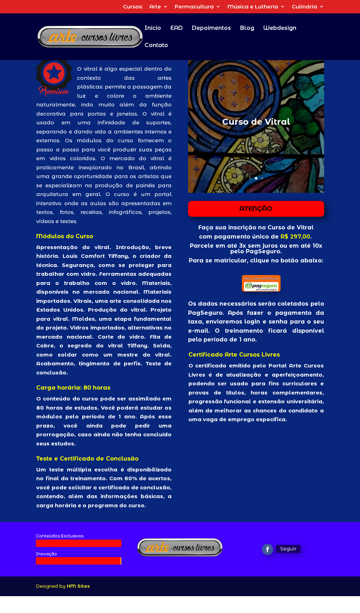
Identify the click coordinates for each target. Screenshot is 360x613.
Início (152, 28)
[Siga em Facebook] (267, 549)
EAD (176, 28)
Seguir (288, 549)
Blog (247, 28)
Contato (156, 45)
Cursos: (133, 7)
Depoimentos (211, 28)
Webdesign (279, 28)
